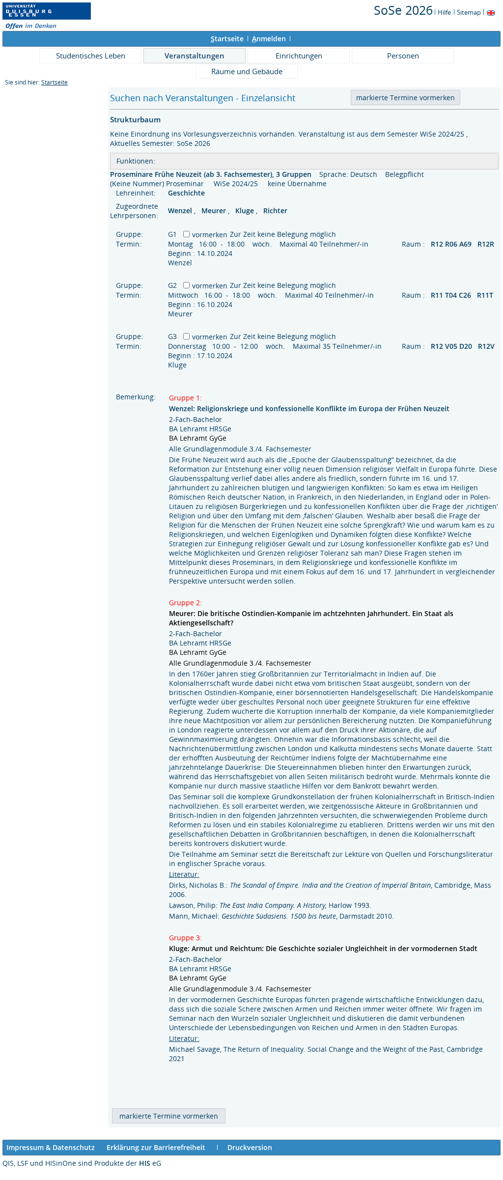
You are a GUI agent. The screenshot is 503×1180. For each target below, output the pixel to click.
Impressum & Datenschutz (50, 1147)
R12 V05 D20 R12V (464, 346)
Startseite (54, 82)
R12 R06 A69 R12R (463, 244)
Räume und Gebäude (246, 71)
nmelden (269, 38)
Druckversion (249, 1147)
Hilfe (444, 12)
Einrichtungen (299, 55)
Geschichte (187, 192)
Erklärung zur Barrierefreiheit (156, 1147)
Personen (403, 55)
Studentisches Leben (90, 55)
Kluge (245, 210)
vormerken (209, 234)
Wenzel (181, 210)
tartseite (227, 38)
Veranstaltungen (194, 55)
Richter (275, 210)
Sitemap (469, 12)
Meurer (214, 210)
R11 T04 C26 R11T (463, 295)
